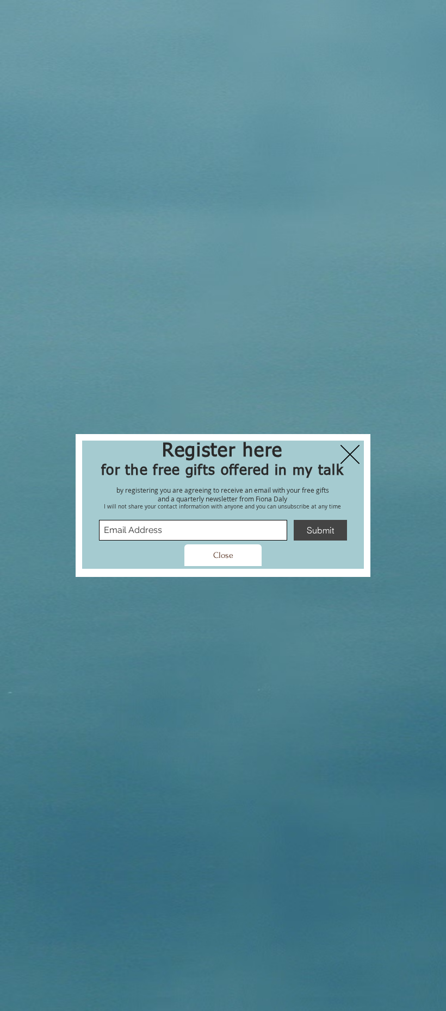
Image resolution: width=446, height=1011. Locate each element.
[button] (223, 555)
